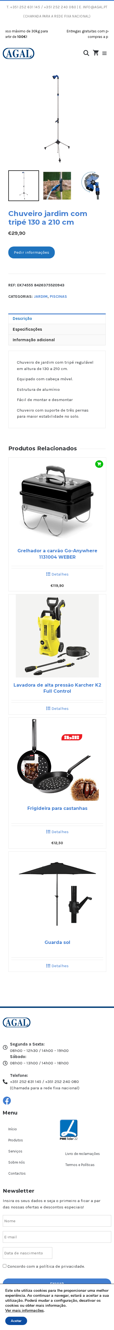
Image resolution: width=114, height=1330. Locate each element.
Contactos (17, 1173)
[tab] (57, 318)
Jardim (41, 296)
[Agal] (18, 53)
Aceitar (16, 1321)
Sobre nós (16, 1162)
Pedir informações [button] (31, 252)
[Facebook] (7, 1101)
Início (12, 1129)
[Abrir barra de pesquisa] (86, 53)
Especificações (27, 329)
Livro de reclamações (82, 1154)
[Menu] (107, 53)
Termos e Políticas (80, 1165)
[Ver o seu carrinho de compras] (96, 53)
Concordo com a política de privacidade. (46, 1266)
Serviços (15, 1151)
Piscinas (58, 296)
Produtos (15, 1140)
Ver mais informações (24, 1310)
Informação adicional (34, 339)
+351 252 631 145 (25, 7)
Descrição (22, 318)
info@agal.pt (95, 7)
